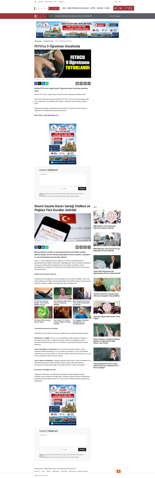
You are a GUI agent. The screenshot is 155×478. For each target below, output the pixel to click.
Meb (64, 8)
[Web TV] (116, 1)
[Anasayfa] (35, 1)
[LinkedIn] (43, 83)
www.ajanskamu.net (51, 115)
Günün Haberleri (48, 1)
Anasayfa (38, 41)
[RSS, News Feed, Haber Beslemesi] (119, 471)
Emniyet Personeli (48, 41)
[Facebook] (36, 83)
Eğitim (92, 8)
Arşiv (55, 1)
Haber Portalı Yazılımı (42, 475)
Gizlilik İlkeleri (55, 471)
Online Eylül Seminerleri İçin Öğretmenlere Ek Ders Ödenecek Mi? (73, 16)
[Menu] (115, 8)
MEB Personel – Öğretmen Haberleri (78, 471)
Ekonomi (100, 8)
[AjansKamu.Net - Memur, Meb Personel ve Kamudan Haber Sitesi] (46, 8)
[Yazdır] (77, 83)
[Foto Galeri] (120, 1)
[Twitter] (39, 83)
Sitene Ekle (61, 1)
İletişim (48, 471)
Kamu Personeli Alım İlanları (78, 8)
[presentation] (40, 16)
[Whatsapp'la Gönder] (47, 83)
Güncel (107, 8)
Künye (43, 471)
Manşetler (40, 1)
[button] (81, 83)
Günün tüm (115, 16)
